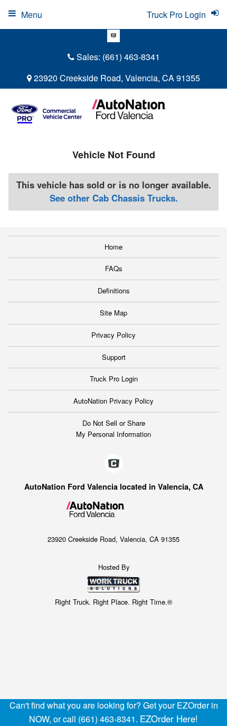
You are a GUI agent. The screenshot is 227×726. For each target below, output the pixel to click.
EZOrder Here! (169, 718)
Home (113, 247)
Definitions (114, 290)
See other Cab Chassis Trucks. (114, 198)
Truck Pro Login (114, 379)
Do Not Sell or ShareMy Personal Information (113, 428)
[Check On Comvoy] (113, 36)
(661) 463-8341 (131, 57)
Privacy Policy (113, 335)
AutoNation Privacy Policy (113, 401)
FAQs (113, 268)
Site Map (113, 313)
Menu (31, 14)
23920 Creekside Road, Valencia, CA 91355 (116, 78)
